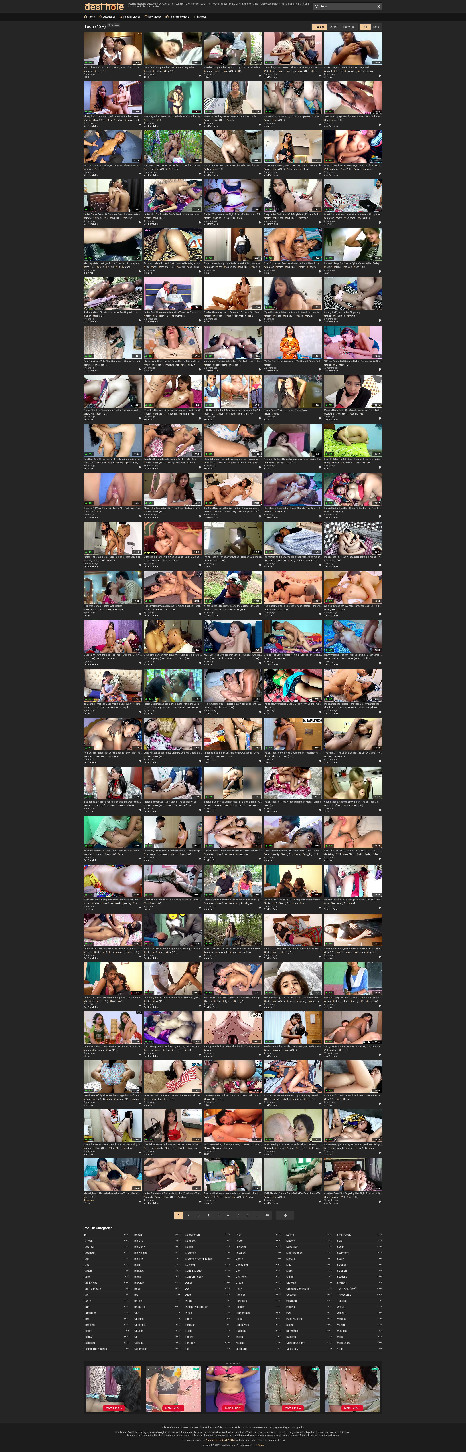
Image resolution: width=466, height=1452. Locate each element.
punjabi (218, 218)
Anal (106, 1258)
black (300, 316)
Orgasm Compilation (308, 1288)
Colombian (156, 1348)
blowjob (222, 462)
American (106, 1252)
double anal (90, 609)
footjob (128, 1148)
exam (87, 805)
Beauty (106, 1336)
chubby (128, 218)
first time (172, 658)
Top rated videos (179, 16)
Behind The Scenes (106, 1348)
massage (172, 414)
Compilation (207, 1234)
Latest (333, 26)
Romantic (308, 1330)
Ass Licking (106, 1282)
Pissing (308, 1306)
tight (327, 120)
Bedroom (106, 1342)
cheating (184, 414)
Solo (359, 1240)
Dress (207, 1312)
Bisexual (156, 1270)
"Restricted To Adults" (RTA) (221, 1440)
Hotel (258, 1318)
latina (131, 805)
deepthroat (372, 707)
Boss (156, 1288)
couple (231, 120)
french (339, 805)
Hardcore (258, 1300)
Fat (207, 1348)
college (181, 267)
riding (208, 169)
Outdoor (308, 1294)
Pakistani (308, 1300)
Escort (207, 1336)
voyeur (328, 267)
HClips (207, 77)
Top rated (348, 26)
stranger (209, 71)
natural (309, 316)
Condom (207, 1240)
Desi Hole (104, 6)
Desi (207, 1288)
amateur (158, 71)
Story (359, 1258)
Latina (308, 1234)
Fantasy (207, 1342)
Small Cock (359, 1234)
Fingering (258, 1246)
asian (101, 267)
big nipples (351, 71)
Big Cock (156, 1246)
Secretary (308, 1348)
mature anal (173, 365)
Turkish (359, 1300)
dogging (312, 267)
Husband (258, 1330)
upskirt (328, 71)
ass (114, 805)
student (339, 71)
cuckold (182, 1197)
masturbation (366, 71)
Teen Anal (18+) (359, 1288)
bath (240, 414)
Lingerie (308, 1240)
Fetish (258, 1240)
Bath (106, 1306)
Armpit (106, 1270)
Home (91, 16)
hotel (267, 756)
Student (359, 1276)
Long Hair (308, 1246)
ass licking (193, 267)
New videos (155, 16)
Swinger (359, 1282)
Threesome (359, 1294)
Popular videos (132, 16)
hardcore (292, 169)
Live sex (201, 16)
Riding (308, 1324)
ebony (219, 71)
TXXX (86, 77)
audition (174, 560)
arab (347, 805)
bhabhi (250, 1197)
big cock (89, 169)
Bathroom (106, 1312)
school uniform (101, 805)
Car (156, 1312)
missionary (163, 854)
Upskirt (359, 1312)
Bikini (156, 1264)
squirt (192, 365)
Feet (258, 1234)
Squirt (359, 1246)
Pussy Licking (308, 1318)
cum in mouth (133, 120)
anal (155, 267)
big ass (256, 267)
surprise (89, 71)
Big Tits (156, 1258)
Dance (207, 1282)
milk (339, 854)
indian (88, 120)
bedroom (304, 218)
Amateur (106, 1246)
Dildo (207, 1294)
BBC (147, 267)
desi (315, 71)
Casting (156, 1318)
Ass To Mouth (106, 1288)
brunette (149, 1197)
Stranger (359, 1264)
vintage (126, 267)
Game (258, 1258)
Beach (106, 1330)
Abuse (261, 1445)
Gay (258, 1270)
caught (354, 414)
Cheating (156, 1324)
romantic (279, 1050)
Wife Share (359, 1342)
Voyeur (359, 1324)
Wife (359, 1336)
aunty (301, 560)
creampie (347, 462)
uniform (249, 414)
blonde (268, 1099)
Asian (106, 1276)
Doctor (207, 1300)
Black (156, 1276)
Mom (308, 1270)
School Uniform (308, 1342)
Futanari (258, 1252)
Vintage (359, 1318)
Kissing (258, 1342)
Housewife (258, 1324)
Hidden (258, 1306)
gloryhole (89, 414)
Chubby (156, 1330)
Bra (156, 1294)
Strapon (359, 1270)
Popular (319, 26)
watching (329, 414)
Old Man (308, 1282)
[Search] (316, 6)
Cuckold (207, 1264)
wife (344, 658)
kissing (157, 707)
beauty (274, 71)
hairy (283, 71)
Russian (308, 1336)
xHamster (328, 77)
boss (303, 903)
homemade (350, 218)
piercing (127, 903)
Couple (207, 1246)
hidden (338, 267)
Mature (308, 1258)
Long (376, 26)
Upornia (268, 615)
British (156, 1300)
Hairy (258, 1288)
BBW (106, 1318)
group (148, 71)
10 (267, 1215)
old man (218, 511)
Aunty (106, 1300)
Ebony (207, 1318)
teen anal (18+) (167, 267)
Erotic (207, 1330)
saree (276, 414)
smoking (269, 462)
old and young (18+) (249, 511)
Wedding (359, 1330)
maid (147, 560)
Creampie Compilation (207, 1258)
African (106, 1240)
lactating (329, 854)
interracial (315, 1148)
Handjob (258, 1294)
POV (112, 1148)
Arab (106, 1264)
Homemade (258, 1312)
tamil (220, 1197)
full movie (112, 658)
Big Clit (156, 1240)
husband (114, 756)
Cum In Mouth (207, 1270)
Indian (258, 1336)
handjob (89, 707)
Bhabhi (156, 1234)
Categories (109, 16)
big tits (278, 316)
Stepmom (359, 1252)
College (156, 1342)
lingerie (110, 267)
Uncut (359, 1306)
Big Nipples (156, 1252)
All (365, 26)
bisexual (217, 1148)
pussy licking (220, 365)
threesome (270, 609)
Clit (156, 1336)
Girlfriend (258, 1276)
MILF (327, 658)
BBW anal (106, 1324)
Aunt (106, 1294)
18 (240, 71)
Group (258, 1282)
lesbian (291, 1001)
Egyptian (207, 1324)
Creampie (207, 1252)
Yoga (359, 1348)
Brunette (156, 1306)
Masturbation (308, 1252)
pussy (120, 462)
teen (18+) (101, 71)
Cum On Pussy (207, 1276)
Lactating (258, 1348)
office (122, 1001)
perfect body (132, 462)
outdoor (292, 71)
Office (308, 1276)
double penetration (237, 316)
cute (165, 560)
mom (339, 218)
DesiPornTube (271, 77)
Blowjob (156, 1282)
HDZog (207, 762)
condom (209, 756)
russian (329, 805)
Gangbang (258, 1264)
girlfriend (174, 169)
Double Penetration (207, 1306)
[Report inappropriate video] (140, 76)
